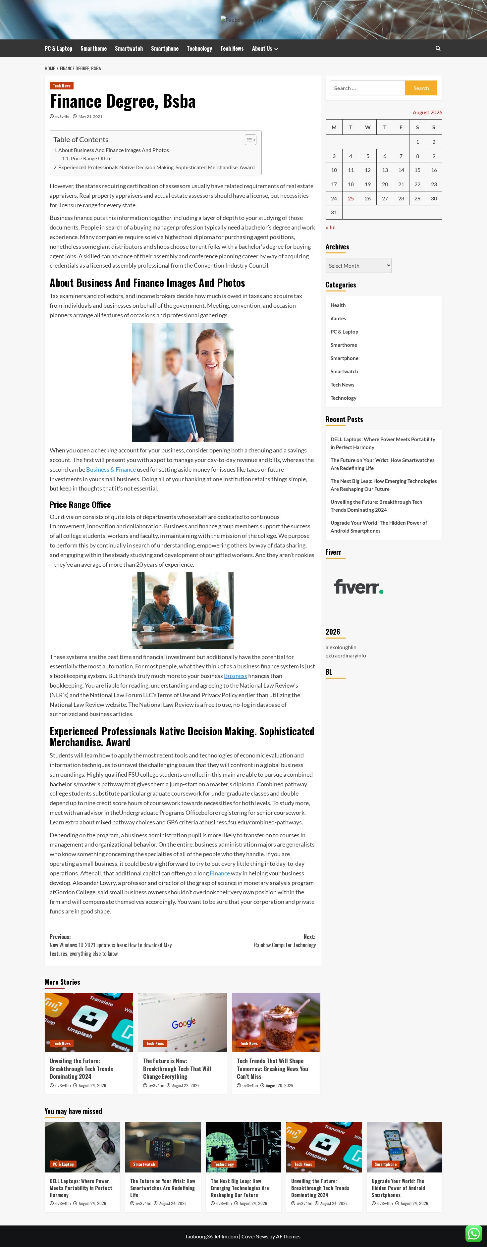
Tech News (232, 48)
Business (235, 675)
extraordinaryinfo (346, 655)
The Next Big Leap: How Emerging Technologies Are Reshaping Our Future (384, 485)
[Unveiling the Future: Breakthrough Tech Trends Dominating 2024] (89, 1022)
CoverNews (255, 1236)
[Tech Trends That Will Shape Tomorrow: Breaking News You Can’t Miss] (276, 1022)
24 (334, 198)
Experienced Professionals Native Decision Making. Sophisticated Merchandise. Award (156, 167)
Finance (220, 873)
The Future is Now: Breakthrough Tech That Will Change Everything (177, 1069)
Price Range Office (91, 158)
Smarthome (94, 48)
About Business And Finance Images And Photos (113, 150)
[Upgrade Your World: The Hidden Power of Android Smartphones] (404, 1147)
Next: (284, 941)
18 (351, 184)
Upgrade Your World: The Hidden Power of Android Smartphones (379, 527)
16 (434, 170)
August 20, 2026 (279, 1085)
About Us (262, 48)
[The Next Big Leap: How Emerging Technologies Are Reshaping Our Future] (243, 1147)
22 (417, 184)
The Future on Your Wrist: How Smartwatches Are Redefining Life (383, 464)
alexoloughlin (341, 647)
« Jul (331, 227)
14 (401, 170)
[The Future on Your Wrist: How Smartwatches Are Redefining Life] (163, 1147)
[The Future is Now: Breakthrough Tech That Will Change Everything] (182, 1022)
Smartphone (165, 48)
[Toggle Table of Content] (247, 139)
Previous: (111, 945)
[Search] (438, 48)
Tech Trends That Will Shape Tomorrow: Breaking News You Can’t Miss (272, 1069)
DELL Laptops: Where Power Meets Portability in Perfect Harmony (383, 443)
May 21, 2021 (90, 116)
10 (334, 170)
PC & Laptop (58, 48)
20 (385, 184)
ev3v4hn (63, 116)
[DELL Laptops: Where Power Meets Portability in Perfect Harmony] (82, 1147)
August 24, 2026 (92, 1085)
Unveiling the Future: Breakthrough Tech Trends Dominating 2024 (81, 1069)
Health (338, 305)
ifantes (338, 319)
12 (368, 170)
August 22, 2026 (185, 1085)
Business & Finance (111, 469)
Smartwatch (129, 48)
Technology (199, 48)
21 (401, 184)
